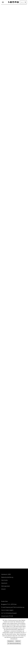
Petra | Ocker (8, 49)
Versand (3, 589)
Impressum (4, 574)
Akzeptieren (11, 641)
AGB (9, 574)
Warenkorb (4, 583)
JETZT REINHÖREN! (8, 535)
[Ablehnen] (26, 632)
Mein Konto (4, 580)
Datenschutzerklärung (7, 577)
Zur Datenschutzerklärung (14, 643)
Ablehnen (18, 641)
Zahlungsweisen (5, 586)
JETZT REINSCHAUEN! (9, 377)
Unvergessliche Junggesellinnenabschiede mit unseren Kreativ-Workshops (11, 485)
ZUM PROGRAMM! (8, 307)
